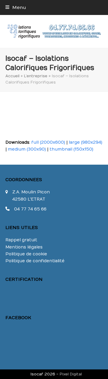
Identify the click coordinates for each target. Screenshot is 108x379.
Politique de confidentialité (34, 260)
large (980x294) (85, 142)
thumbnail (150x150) (71, 149)
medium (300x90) (27, 149)
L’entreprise (35, 76)
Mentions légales (24, 247)
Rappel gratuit (21, 239)
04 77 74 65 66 (30, 209)
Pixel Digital (71, 374)
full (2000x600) (48, 142)
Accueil (12, 76)
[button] (15, 7)
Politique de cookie (26, 254)
